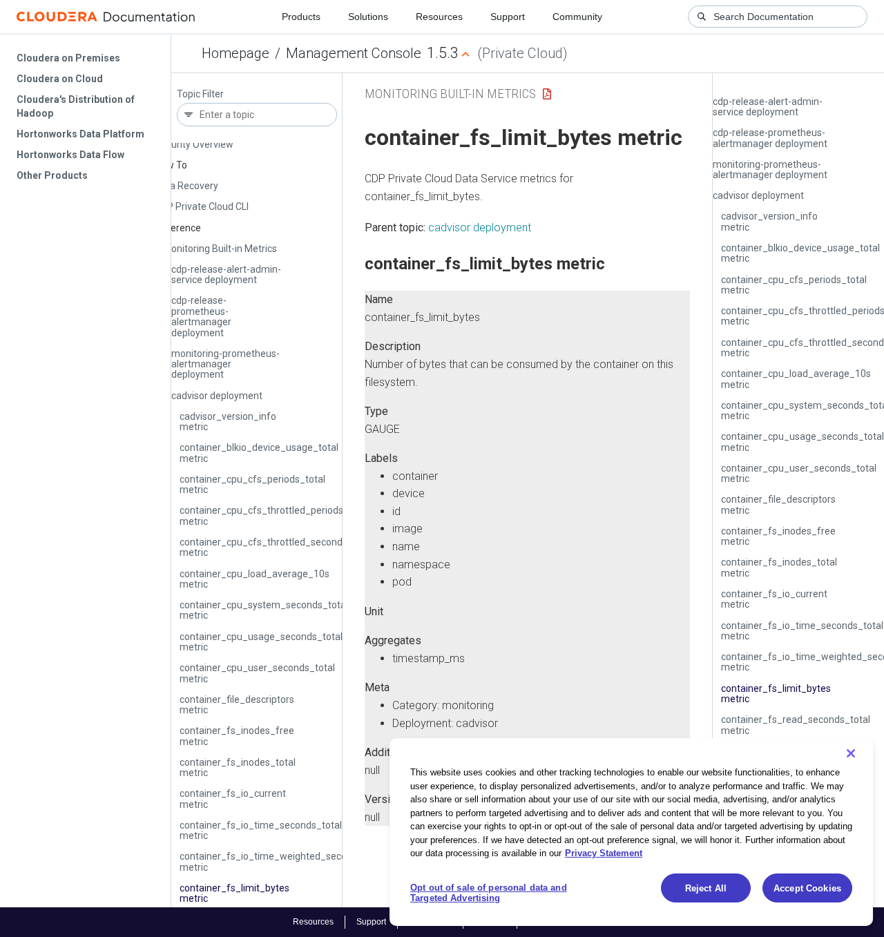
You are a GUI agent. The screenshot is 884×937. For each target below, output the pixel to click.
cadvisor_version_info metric (228, 421)
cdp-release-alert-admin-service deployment (226, 274)
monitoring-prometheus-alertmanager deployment (225, 364)
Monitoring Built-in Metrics (220, 248)
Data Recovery (186, 185)
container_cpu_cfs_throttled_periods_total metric (274, 515)
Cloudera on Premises (68, 58)
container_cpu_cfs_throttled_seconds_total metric (276, 547)
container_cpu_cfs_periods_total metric (252, 484)
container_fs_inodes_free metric (237, 735)
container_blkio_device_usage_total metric (259, 452)
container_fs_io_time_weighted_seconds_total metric (284, 861)
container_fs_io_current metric (233, 798)
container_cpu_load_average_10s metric (254, 579)
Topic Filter (200, 94)
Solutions (368, 16)
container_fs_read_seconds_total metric (795, 724)
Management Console (353, 53)
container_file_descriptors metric (237, 704)
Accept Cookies (807, 888)
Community (577, 16)
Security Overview (194, 144)
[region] (631, 832)
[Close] (851, 753)
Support (507, 16)
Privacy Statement (603, 853)
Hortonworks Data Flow (70, 154)
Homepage (235, 53)
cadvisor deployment (216, 395)
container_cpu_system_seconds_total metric (264, 610)
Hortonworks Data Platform (80, 133)
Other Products (52, 175)
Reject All (706, 888)
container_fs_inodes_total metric (238, 767)
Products (301, 16)
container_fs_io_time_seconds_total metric (261, 830)
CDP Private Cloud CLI (202, 206)
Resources (439, 16)
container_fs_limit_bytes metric (234, 893)
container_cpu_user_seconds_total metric (257, 673)
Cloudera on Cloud (60, 78)
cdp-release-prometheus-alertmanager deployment (201, 316)
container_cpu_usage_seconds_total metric (261, 642)
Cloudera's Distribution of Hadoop (76, 106)
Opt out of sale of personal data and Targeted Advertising (488, 893)
